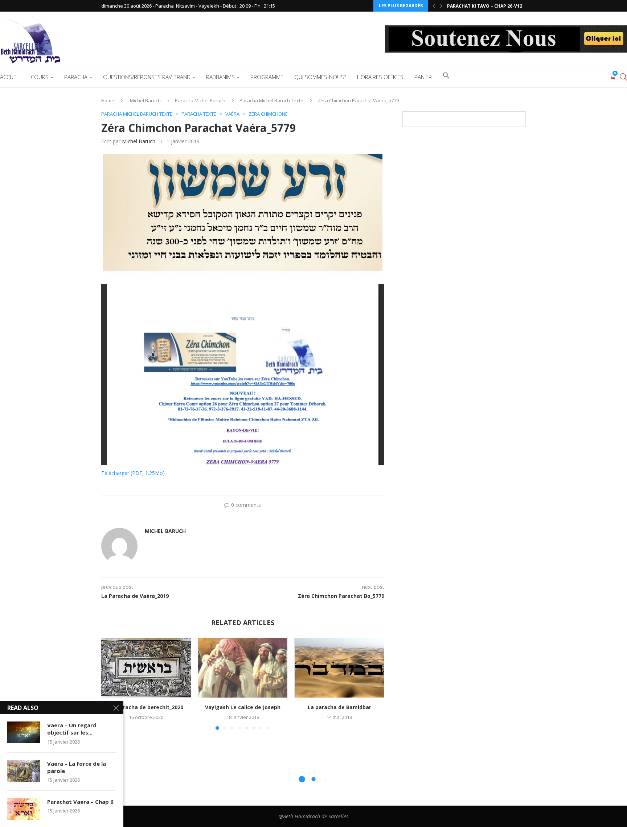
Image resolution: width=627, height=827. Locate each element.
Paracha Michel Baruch (200, 100)
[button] (434, 6)
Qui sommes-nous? (320, 76)
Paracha (75, 76)
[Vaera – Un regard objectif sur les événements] (23, 732)
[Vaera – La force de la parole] (23, 771)
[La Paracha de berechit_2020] (146, 668)
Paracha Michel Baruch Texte (271, 100)
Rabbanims (220, 76)
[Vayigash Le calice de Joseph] (243, 668)
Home (107, 100)
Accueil (10, 76)
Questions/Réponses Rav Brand (146, 76)
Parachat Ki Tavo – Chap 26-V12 (484, 6)
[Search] (623, 76)
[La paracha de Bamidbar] (339, 668)
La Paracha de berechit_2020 (146, 707)
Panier (423, 76)
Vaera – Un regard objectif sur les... (72, 728)
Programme (266, 76)
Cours (40, 76)
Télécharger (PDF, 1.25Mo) (133, 473)
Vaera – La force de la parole (76, 767)
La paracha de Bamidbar (339, 707)
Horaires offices (380, 76)
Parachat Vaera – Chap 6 (80, 801)
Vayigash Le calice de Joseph (242, 707)
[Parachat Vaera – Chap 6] (23, 809)
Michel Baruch (145, 100)
